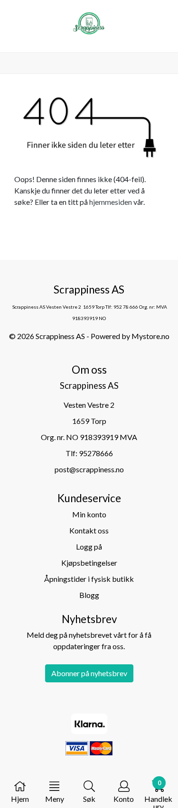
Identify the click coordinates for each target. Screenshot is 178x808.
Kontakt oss (89, 530)
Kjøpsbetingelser (89, 562)
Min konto (89, 514)
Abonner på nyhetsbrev (89, 673)
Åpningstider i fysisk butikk (89, 578)
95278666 (96, 453)
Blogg (89, 594)
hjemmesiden (110, 201)
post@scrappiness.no (89, 469)
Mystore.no (150, 335)
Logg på (89, 546)
